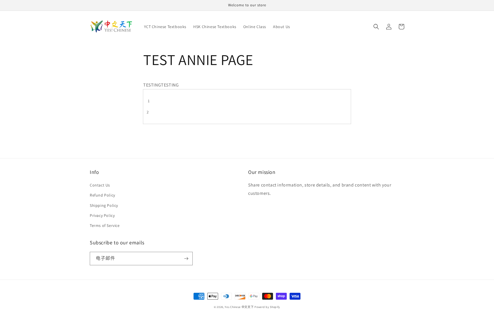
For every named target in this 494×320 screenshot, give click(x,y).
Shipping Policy (104, 205)
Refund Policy (102, 195)
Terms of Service (105, 225)
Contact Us (100, 185)
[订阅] (186, 258)
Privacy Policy (102, 215)
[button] (376, 26)
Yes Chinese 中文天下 (239, 307)
